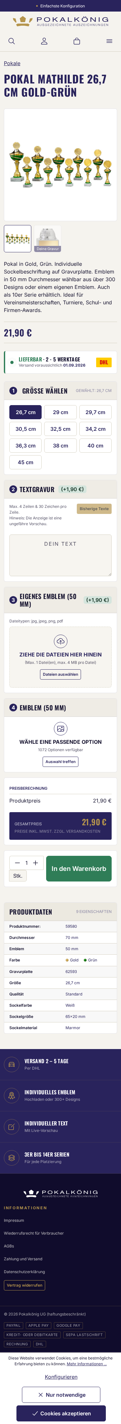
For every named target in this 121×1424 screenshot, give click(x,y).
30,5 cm (25, 429)
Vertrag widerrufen (24, 1285)
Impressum (14, 1220)
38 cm (60, 445)
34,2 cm (96, 429)
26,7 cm (25, 412)
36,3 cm (25, 445)
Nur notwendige (66, 1395)
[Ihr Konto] (44, 41)
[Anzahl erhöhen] (36, 863)
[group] (60, 165)
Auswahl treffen (60, 761)
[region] (60, 165)
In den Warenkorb (79, 869)
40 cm (95, 445)
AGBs (9, 1246)
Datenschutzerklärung (24, 1271)
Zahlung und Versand (23, 1258)
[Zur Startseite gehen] (60, 21)
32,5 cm (60, 429)
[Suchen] (11, 41)
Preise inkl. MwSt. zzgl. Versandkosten (57, 831)
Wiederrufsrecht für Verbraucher (34, 1233)
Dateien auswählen (60, 674)
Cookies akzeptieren (65, 1413)
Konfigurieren (61, 1377)
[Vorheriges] (17, 165)
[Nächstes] (104, 165)
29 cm (60, 412)
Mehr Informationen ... (87, 1363)
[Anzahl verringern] (17, 863)
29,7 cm (95, 412)
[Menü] (109, 41)
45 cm (25, 462)
